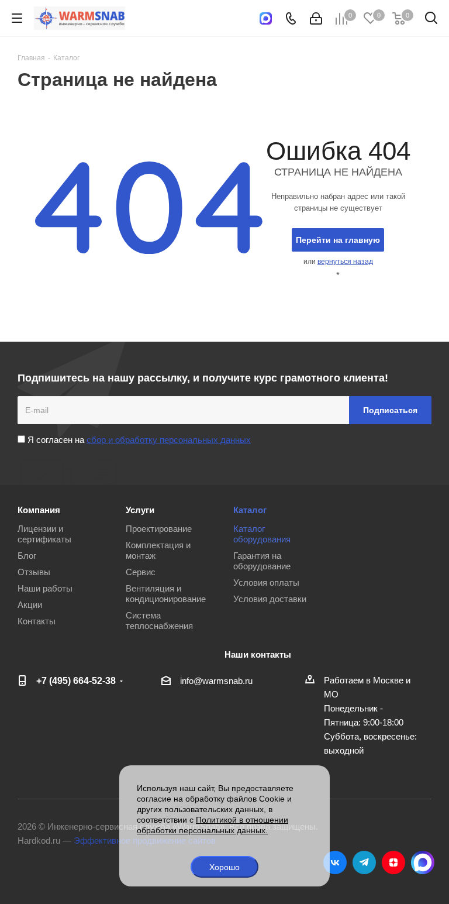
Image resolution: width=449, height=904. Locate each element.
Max (422, 862)
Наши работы (45, 588)
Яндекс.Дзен (393, 862)
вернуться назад (345, 261)
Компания (39, 510)
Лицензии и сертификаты (44, 534)
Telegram (364, 862)
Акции (30, 605)
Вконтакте (335, 862)
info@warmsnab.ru (216, 681)
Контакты (37, 621)
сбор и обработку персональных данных (169, 440)
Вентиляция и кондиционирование (166, 593)
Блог (27, 556)
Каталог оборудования (262, 534)
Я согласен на (138, 440)
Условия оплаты (266, 582)
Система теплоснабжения (159, 620)
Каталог (250, 510)
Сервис (141, 572)
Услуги (140, 510)
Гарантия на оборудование (262, 561)
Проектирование (159, 529)
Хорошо (224, 867)
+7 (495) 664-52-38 (76, 680)
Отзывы (34, 572)
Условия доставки (269, 599)
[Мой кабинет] (316, 18)
